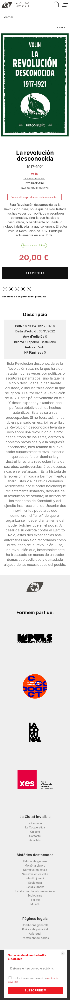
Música (35, 904)
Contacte (35, 836)
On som (35, 831)
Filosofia (35, 899)
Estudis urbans (35, 887)
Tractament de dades (35, 938)
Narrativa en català (35, 869)
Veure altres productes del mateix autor (34, 197)
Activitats (35, 840)
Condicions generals (35, 925)
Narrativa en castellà (35, 874)
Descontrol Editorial (34, 178)
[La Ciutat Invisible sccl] (15, 5)
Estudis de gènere (35, 861)
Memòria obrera (35, 865)
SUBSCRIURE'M (35, 990)
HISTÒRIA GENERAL (34, 183)
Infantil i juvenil (35, 878)
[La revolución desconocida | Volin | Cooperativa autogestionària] (35, 85)
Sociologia (35, 882)
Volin (34, 173)
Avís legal (35, 933)
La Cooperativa (35, 827)
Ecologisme (35, 895)
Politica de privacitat (35, 929)
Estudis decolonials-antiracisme (35, 891)
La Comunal (35, 823)
